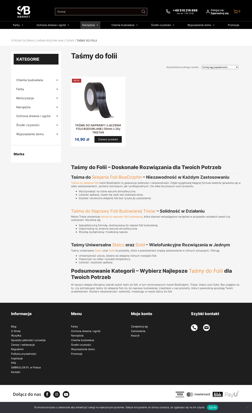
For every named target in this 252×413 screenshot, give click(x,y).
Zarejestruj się (139, 326)
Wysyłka (16, 335)
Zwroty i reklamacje (23, 344)
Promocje (233, 25)
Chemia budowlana (122, 25)
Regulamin (17, 349)
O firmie (15, 331)
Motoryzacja (37, 98)
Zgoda (212, 407)
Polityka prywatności (23, 353)
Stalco (118, 244)
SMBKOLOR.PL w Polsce (26, 367)
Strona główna (22, 40)
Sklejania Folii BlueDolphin (117, 177)
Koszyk (135, 335)
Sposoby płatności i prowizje (28, 340)
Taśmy (70, 40)
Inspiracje (17, 358)
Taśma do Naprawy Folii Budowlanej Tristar (113, 211)
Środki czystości (161, 25)
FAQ (13, 362)
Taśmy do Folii (206, 271)
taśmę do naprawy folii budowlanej (121, 216)
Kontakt (15, 372)
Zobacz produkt (108, 139)
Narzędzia (88, 25)
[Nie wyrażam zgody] (247, 407)
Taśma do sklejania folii (85, 182)
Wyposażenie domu (199, 25)
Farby (16, 25)
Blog (13, 326)
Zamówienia (138, 331)
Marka (19, 154)
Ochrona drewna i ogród (51, 25)
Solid (140, 244)
